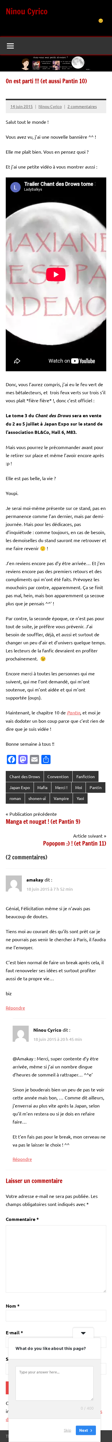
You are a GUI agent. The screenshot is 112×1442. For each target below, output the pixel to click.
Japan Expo (19, 787)
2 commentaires (82, 106)
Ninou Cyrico (27, 11)
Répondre (15, 1007)
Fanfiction (85, 776)
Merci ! (61, 787)
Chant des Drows (24, 776)
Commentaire (22, 1219)
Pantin (96, 787)
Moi (78, 787)
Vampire (61, 798)
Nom (13, 1306)
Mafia (42, 787)
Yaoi (80, 798)
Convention (58, 776)
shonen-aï (37, 798)
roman (15, 798)
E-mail (14, 1332)
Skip (67, 1430)
